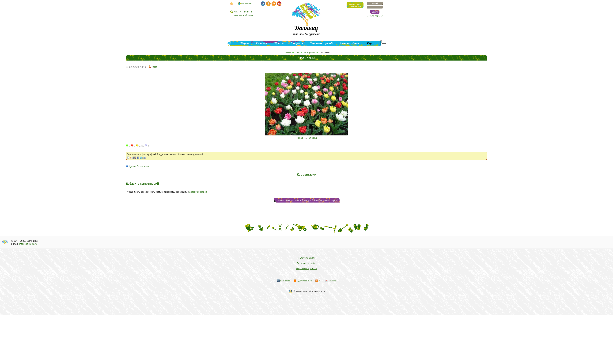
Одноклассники (304, 280)
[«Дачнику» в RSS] (274, 3)
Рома (154, 66)
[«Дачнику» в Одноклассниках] (268, 3)
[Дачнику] (232, 3)
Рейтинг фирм (350, 43)
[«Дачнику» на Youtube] (279, 3)
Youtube (332, 280)
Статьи (261, 43)
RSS (320, 280)
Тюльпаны (143, 166)
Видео (245, 43)
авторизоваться (198, 191)
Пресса (279, 43)
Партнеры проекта (306, 268)
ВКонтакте (285, 280)
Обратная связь (306, 257)
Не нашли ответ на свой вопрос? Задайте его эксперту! (307, 200)
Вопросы (297, 43)
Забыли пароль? (374, 15)
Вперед (313, 137)
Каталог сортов (321, 43)
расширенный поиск (243, 15)
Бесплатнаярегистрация (355, 5)
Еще (369, 43)
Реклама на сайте (306, 263)
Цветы (132, 166)
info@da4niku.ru (28, 243)
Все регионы (247, 3)
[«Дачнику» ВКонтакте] (263, 3)
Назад (299, 137)
